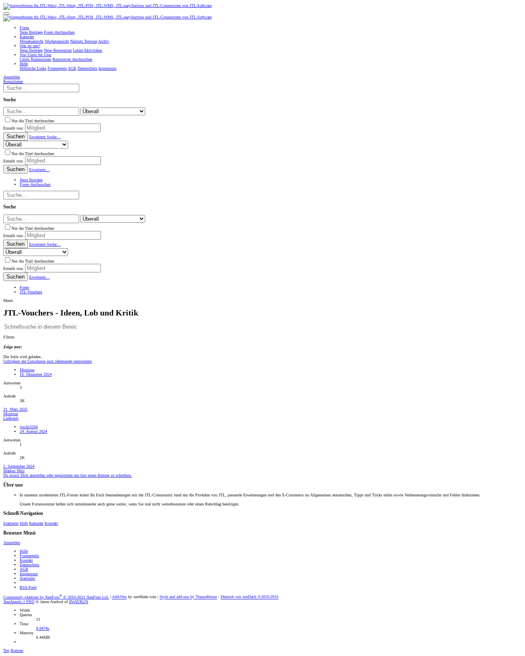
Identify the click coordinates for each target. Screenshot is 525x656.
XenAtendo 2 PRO (18, 601)
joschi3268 (29, 427)
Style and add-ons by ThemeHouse (188, 597)
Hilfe (24, 523)
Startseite (10, 523)
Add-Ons (119, 597)
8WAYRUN (78, 601)
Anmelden (11, 542)
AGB (24, 569)
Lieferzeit (10, 418)
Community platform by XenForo (56, 597)
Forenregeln (29, 555)
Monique (27, 370)
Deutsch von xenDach (249, 597)
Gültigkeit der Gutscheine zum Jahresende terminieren (47, 361)
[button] (6, 13)
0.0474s (42, 628)
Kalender (36, 523)
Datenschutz (29, 564)
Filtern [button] (8, 337)
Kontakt (51, 523)
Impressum (29, 573)
